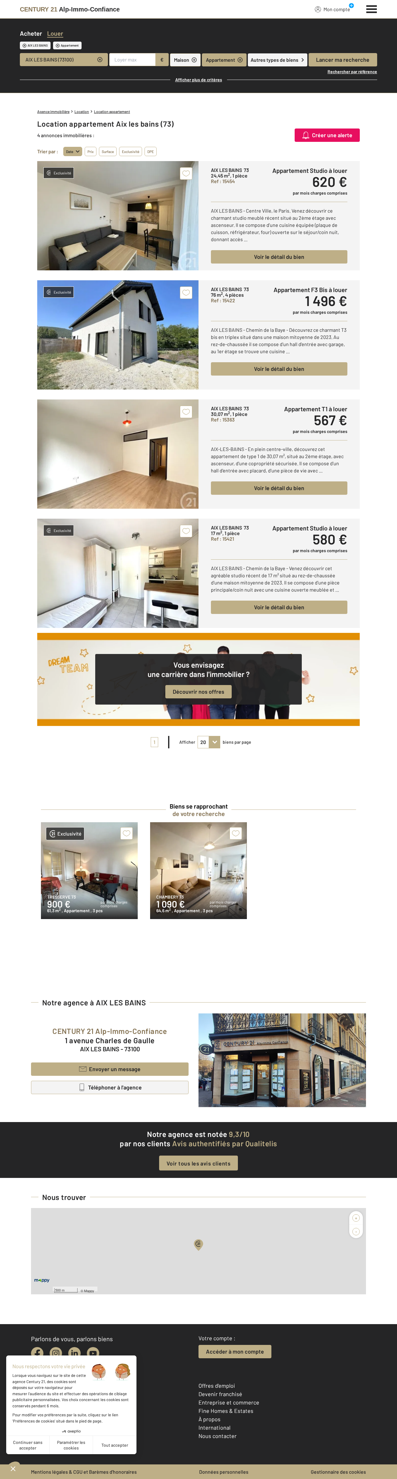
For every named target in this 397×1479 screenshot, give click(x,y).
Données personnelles (223, 1472)
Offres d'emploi (216, 1385)
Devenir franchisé (220, 1394)
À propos (209, 1419)
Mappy (89, 1290)
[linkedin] (74, 1353)
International (214, 1427)
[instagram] (56, 1353)
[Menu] (371, 8)
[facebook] (37, 1353)
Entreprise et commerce (228, 1402)
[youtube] (93, 1353)
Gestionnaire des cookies (338, 1472)
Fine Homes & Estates (225, 1410)
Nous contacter (217, 1435)
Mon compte (336, 9)
